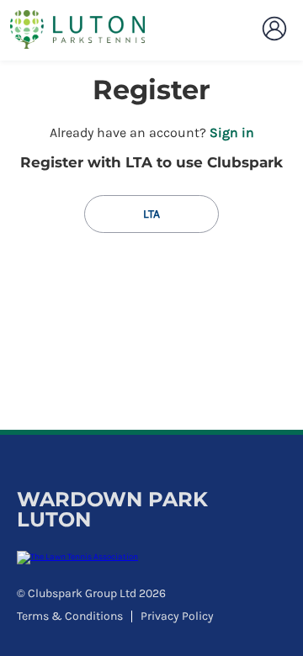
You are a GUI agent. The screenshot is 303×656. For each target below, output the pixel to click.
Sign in (232, 132)
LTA (151, 214)
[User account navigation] (274, 28)
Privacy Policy (177, 616)
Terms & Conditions (70, 616)
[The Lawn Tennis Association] (149, 557)
